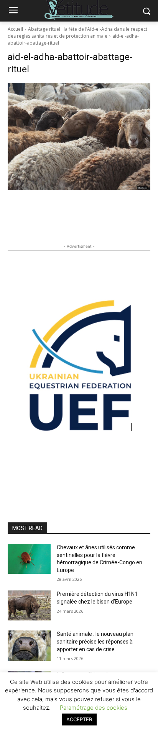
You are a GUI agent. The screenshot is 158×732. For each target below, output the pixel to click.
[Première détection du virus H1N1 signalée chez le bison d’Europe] (29, 605)
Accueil (15, 29)
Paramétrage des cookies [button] (93, 707)
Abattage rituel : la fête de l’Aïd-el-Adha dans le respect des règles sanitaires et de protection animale (77, 32)
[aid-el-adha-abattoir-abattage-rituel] (79, 136)
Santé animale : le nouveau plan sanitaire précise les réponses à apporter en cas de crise (95, 641)
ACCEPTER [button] (79, 719)
